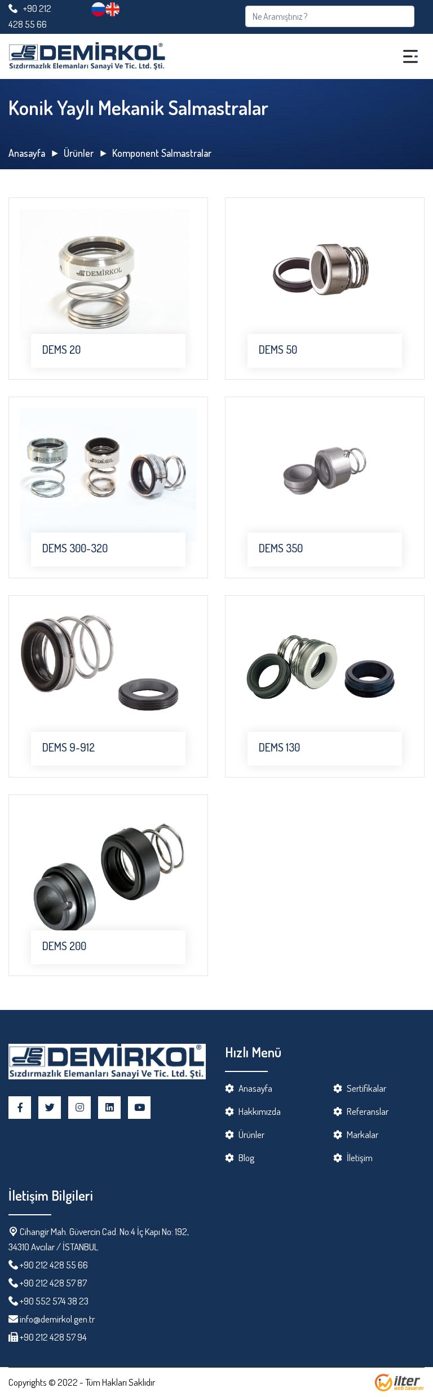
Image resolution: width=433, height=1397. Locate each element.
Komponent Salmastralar (161, 153)
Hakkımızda (259, 1111)
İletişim (360, 1157)
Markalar (362, 1134)
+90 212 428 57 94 (52, 1337)
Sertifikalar (366, 1088)
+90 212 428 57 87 (53, 1283)
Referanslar (367, 1111)
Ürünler (79, 153)
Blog (246, 1157)
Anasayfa (26, 153)
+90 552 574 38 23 (54, 1301)
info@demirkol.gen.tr (57, 1319)
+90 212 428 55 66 (54, 1265)
